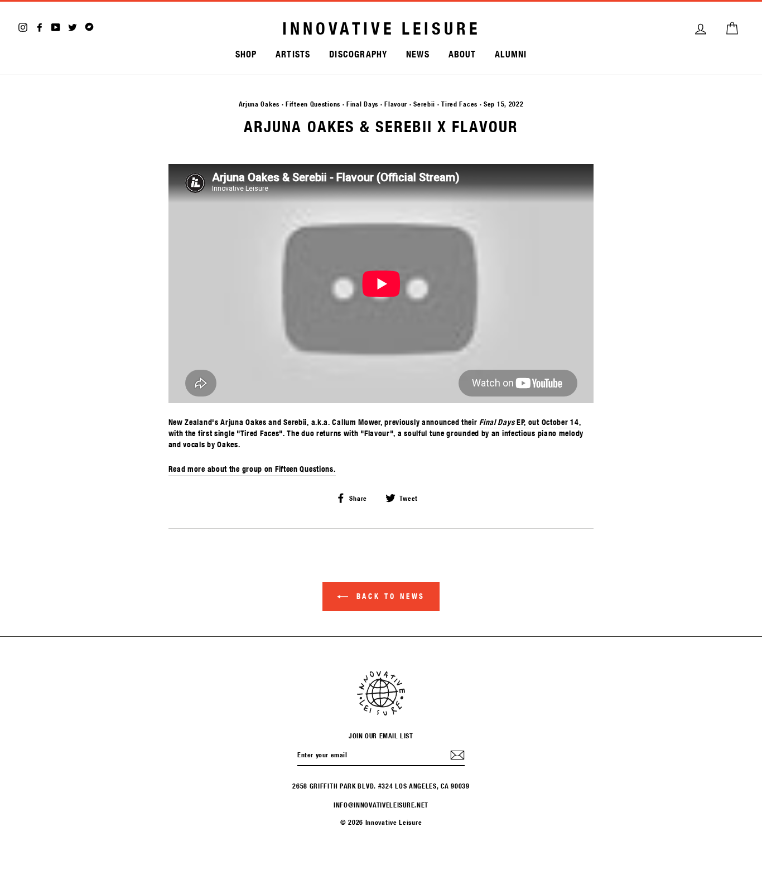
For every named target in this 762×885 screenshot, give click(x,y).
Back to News (389, 596)
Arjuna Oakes (259, 103)
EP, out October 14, (530, 422)
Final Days (362, 103)
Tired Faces (459, 103)
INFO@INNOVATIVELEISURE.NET (381, 804)
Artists (293, 54)
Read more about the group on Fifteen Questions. (252, 469)
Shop (246, 54)
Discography (358, 54)
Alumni (511, 54)
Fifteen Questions (313, 103)
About (462, 54)
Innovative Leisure (381, 28)
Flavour (395, 103)
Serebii (424, 103)
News (418, 54)
